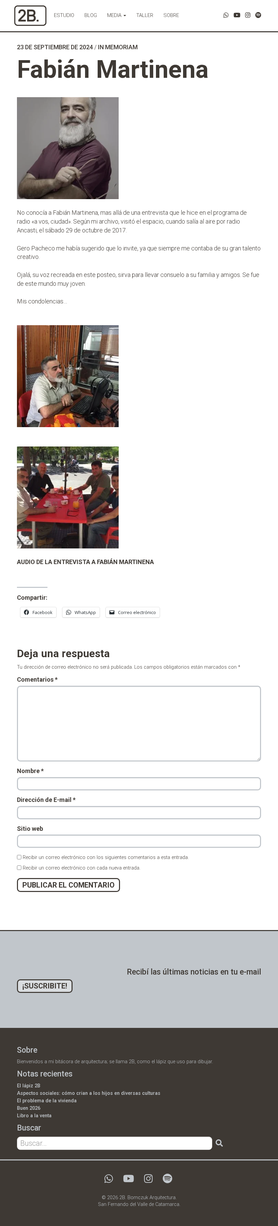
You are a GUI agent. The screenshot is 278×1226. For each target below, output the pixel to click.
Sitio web (30, 828)
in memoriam (118, 47)
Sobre (171, 15)
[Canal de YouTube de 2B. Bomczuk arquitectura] (237, 15)
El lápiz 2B (28, 1086)
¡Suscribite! (44, 986)
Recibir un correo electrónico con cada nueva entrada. (81, 868)
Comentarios (37, 679)
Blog (90, 15)
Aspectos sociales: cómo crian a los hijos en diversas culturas (88, 1093)
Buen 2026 (28, 1108)
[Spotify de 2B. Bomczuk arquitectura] (258, 15)
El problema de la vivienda (47, 1101)
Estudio (64, 15)
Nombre (30, 770)
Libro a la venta (34, 1116)
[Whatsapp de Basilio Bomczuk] (226, 15)
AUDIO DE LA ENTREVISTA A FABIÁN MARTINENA (85, 561)
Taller (144, 15)
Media (115, 15)
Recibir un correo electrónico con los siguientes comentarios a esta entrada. (106, 857)
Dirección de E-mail (46, 799)
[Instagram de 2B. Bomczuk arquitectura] (248, 15)
